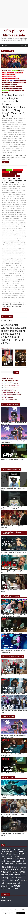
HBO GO (17, 851)
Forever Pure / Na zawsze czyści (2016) (10, 128)
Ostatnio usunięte (5, 348)
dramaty (4, 70)
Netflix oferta (18, 134)
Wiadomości (5, 90)
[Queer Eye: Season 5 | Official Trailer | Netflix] (14, 666)
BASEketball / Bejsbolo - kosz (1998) (10, 120)
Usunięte (19, 88)
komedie (21, 70)
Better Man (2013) (21, 200)
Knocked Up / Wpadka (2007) (8, 246)
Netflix (4, 72)
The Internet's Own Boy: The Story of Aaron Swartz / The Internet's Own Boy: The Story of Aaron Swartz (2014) (14, 277)
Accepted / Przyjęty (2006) (7, 190)
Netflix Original (18, 72)
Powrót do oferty (21, 82)
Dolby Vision (5, 851)
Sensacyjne (18, 86)
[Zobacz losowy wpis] (25, 45)
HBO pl (3, 867)
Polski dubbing (18, 172)
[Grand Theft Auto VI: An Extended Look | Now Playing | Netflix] (14, 726)
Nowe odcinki (6, 80)
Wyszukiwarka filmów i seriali (10, 380)
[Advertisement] (14, 14)
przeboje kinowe (12, 84)
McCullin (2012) (18, 254)
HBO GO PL (10, 856)
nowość (17, 138)
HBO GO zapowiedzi (12, 861)
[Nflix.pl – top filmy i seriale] (2, 45)
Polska (23, 80)
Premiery (5, 84)
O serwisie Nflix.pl (6, 900)
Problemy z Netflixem (7, 397)
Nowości (12, 80)
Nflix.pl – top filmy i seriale (14, 32)
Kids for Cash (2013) (13, 244)
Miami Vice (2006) (17, 132)
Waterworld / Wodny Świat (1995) (9, 152)
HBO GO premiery (13, 859)
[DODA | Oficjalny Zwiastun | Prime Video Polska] (14, 581)
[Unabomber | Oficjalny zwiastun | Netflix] (14, 451)
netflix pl (23, 134)
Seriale (4, 88)
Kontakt (3, 897)
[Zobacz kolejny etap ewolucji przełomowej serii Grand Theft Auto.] (14, 414)
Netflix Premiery (11, 136)
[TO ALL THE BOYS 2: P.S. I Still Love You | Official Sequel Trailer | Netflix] (14, 606)
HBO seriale (19, 867)
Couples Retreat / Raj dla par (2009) (9, 212)
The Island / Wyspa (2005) (11, 148)
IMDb (22, 869)
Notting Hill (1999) (6, 258)
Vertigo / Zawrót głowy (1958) (16, 150)
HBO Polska (10, 867)
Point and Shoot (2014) (14, 262)
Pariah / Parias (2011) (14, 260)
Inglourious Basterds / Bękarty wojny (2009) (11, 238)
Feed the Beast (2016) (18, 126)
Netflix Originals (24, 875)
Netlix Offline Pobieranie (8, 78)
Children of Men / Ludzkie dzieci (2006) (10, 206)
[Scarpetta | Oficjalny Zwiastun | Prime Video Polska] (14, 562)
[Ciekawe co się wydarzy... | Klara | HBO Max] (14, 479)
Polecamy (18, 80)
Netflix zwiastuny (11, 138)
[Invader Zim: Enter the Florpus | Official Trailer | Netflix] (14, 641)
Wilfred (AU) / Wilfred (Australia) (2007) (13, 295)
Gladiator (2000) (20, 226)
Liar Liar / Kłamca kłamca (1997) (17, 250)
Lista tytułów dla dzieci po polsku (10, 385)
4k (11, 849)
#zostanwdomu (5, 849)
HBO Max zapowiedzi (10, 865)
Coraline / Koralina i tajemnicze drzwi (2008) (14, 210)
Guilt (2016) (22, 128)
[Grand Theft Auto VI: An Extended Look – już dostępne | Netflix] (14, 432)
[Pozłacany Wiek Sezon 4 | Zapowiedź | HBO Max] (14, 517)
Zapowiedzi (20, 90)
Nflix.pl (16, 78)
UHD (16, 888)
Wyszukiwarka (13, 90)
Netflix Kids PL (10, 72)
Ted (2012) (7, 144)
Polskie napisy (13, 82)
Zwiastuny (5, 92)
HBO (11, 851)
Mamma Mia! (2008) (9, 254)
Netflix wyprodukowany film (9, 76)
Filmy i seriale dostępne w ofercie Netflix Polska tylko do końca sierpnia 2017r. (14, 180)
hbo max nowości (17, 863)
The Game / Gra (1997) (14, 275)
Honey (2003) (11, 230)
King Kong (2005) (9, 132)
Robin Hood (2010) (14, 263)
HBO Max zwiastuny (20, 865)
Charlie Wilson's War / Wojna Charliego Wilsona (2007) (14, 204)
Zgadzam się (20, 913)
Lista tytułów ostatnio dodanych (10, 387)
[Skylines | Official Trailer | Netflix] (14, 624)
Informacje (14, 70)
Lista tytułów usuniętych (8, 389)
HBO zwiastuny (13, 869)
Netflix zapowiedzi (9, 883)
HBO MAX (10, 863)
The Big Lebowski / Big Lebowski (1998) (13, 269)
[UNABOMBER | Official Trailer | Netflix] (14, 764)
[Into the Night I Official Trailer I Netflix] (14, 685)
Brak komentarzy (19, 118)
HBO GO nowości (11, 854)
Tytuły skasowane (11, 88)
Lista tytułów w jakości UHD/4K (10, 383)
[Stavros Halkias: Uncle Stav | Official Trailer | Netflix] (14, 745)
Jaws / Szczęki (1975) (16, 242)
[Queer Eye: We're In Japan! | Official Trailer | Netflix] (14, 702)
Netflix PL (5, 74)
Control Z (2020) (14, 124)
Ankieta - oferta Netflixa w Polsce (10, 392)
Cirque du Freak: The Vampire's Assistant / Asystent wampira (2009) (13, 208)
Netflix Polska (12, 74)
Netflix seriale (19, 136)
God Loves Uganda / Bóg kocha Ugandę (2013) (12, 228)
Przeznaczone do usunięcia (9, 86)
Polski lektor (5, 82)
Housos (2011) (17, 230)
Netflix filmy (4, 134)
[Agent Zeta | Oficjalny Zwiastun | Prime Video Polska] (14, 543)
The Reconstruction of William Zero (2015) (14, 285)
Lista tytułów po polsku (8, 382)
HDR (19, 869)
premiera (15, 140)
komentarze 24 (18, 184)
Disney (17, 849)
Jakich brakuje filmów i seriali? (9, 399)
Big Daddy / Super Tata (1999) (8, 202)
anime (14, 849)
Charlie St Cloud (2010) (21, 202)
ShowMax (11, 889)
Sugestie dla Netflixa (7, 378)
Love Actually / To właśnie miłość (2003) (10, 252)
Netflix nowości (11, 134)
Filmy (9, 70)
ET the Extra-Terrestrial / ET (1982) (15, 222)
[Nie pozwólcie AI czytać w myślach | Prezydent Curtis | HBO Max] (14, 498)
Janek (11, 118)
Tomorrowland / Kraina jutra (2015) (9, 287)
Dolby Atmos (21, 849)
